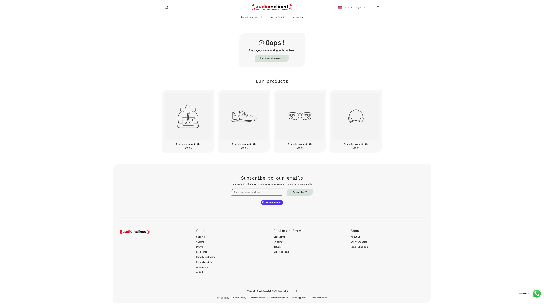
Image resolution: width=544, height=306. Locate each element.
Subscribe (298, 192)
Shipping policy (299, 297)
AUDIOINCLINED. (271, 291)
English (359, 7)
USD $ (346, 7)
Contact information (278, 297)
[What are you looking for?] (166, 7)
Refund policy (222, 298)
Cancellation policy (319, 297)
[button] (252, 17)
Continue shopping (270, 58)
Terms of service (257, 297)
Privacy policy (239, 297)
